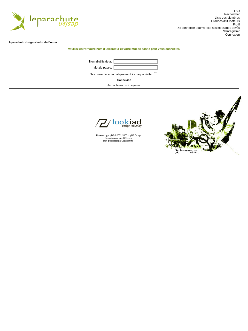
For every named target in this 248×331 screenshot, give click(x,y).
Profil (236, 24)
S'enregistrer (231, 31)
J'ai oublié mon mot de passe (124, 85)
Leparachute (127, 140)
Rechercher (231, 14)
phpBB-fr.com (125, 138)
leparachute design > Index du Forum (33, 42)
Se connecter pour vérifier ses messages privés (208, 28)
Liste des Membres (226, 17)
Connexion (232, 34)
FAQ (236, 11)
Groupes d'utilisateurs (225, 21)
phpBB (111, 135)
